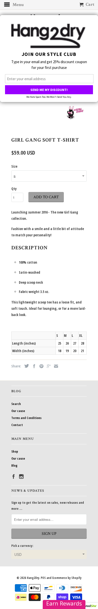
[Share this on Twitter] (25, 366)
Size (14, 166)
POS (43, 578)
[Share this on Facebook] (33, 366)
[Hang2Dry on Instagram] (21, 476)
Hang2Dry (33, 578)
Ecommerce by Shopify (66, 578)
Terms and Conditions (26, 418)
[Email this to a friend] (55, 366)
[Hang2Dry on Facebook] (13, 476)
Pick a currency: (22, 545)
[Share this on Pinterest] (40, 366)
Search (16, 403)
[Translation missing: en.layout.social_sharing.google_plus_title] (47, 366)
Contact (17, 425)
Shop (14, 451)
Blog (14, 465)
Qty (14, 188)
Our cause (18, 411)
